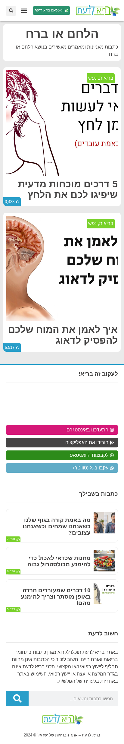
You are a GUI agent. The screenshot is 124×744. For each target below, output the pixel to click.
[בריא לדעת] (97, 10)
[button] (24, 11)
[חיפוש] (17, 698)
